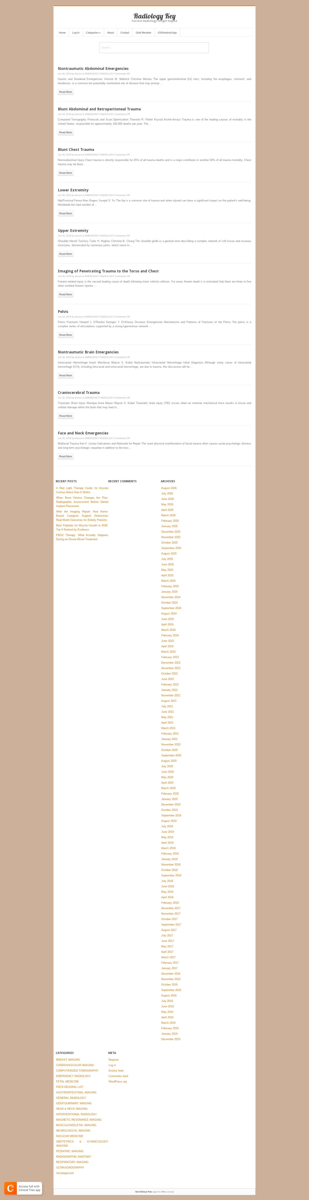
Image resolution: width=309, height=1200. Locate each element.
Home (62, 32)
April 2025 (167, 575)
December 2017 (170, 908)
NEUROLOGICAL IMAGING (73, 1130)
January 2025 (169, 591)
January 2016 (169, 1033)
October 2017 (169, 919)
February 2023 (170, 657)
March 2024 (168, 629)
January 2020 (169, 799)
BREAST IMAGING (68, 1059)
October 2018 (169, 870)
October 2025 (169, 542)
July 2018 (167, 880)
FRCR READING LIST (69, 1087)
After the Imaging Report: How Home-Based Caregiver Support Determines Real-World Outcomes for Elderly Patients (82, 516)
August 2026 (169, 488)
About (110, 32)
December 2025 (170, 531)
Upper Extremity (73, 230)
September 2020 (171, 755)
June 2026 (167, 499)
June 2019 (167, 831)
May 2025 (167, 569)
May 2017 (167, 946)
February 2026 (170, 520)
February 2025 (170, 586)
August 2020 (169, 760)
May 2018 (167, 891)
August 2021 (169, 700)
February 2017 (170, 962)
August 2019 (169, 820)
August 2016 (169, 995)
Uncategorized (65, 1173)
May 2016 (167, 1011)
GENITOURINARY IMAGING (74, 1103)
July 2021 (167, 706)
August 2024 (169, 613)
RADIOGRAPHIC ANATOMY (73, 1156)
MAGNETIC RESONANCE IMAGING (79, 1119)
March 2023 (168, 651)
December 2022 (170, 662)
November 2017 (170, 913)
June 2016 (167, 1006)
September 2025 (171, 548)
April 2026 (167, 509)
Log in (112, 1065)
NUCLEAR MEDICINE (69, 1136)
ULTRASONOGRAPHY (70, 1167)
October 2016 (169, 984)
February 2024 (170, 635)
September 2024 (171, 608)
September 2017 (171, 924)
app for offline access (154, 1192)
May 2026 (167, 504)
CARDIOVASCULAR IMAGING (75, 1065)
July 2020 (167, 766)
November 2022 (170, 668)
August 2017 (169, 930)
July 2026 (167, 493)
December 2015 (170, 1039)
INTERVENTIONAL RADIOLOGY (76, 1114)
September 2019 (171, 815)
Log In (75, 32)
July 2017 (167, 935)
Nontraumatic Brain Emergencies (88, 352)
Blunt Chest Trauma (76, 149)
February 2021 (170, 733)
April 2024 (167, 624)
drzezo (78, 73)
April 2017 (167, 951)
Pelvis (63, 311)
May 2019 (167, 837)
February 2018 (170, 902)
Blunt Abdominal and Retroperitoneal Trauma (99, 109)
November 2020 (170, 744)
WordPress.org (118, 1081)
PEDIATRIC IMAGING (69, 1151)
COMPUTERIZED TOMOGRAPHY (77, 1070)
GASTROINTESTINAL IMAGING (76, 1092)
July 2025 (167, 559)
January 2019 (169, 859)
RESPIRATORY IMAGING (72, 1162)
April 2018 (167, 897)
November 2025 (170, 537)
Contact (124, 32)
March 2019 (168, 848)
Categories (93, 32)
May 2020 (167, 777)
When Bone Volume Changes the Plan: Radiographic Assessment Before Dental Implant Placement (82, 502)
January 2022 (169, 690)
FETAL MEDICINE (67, 1081)
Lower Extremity (73, 190)
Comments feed (118, 1076)
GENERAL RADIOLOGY (71, 1097)
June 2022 (167, 679)
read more (65, 91)
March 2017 (168, 957)
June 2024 (167, 619)
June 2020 (167, 771)
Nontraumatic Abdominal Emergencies (93, 68)
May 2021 (167, 717)
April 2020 (167, 782)
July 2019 (167, 826)
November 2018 (170, 864)
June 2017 (167, 940)
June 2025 (167, 564)
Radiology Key (154, 15)
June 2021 (167, 711)
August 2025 (169, 553)
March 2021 (168, 728)
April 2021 (167, 722)
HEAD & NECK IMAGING (72, 1108)
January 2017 (169, 968)
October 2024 (169, 602)
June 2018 (167, 886)
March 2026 (168, 515)
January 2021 (169, 739)
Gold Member (143, 32)
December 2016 (170, 973)
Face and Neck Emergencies (83, 433)
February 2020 (170, 793)
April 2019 (167, 842)
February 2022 (170, 684)
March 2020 (168, 788)
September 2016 (171, 990)
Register (114, 1059)
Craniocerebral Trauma (79, 392)
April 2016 (167, 1017)
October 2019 (169, 810)
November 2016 (170, 979)
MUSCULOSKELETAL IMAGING (76, 1125)
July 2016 (167, 1001)
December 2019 (170, 804)
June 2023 (167, 640)
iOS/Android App (167, 32)
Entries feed (116, 1070)
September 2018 (171, 875)
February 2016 (170, 1028)
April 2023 (167, 646)
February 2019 (170, 853)
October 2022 (169, 673)
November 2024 (170, 597)
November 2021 (170, 695)
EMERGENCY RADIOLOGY (99, 73)
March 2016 (168, 1022)
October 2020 (169, 750)
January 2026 (169, 526)
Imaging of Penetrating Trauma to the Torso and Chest (108, 271)
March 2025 (168, 580)
